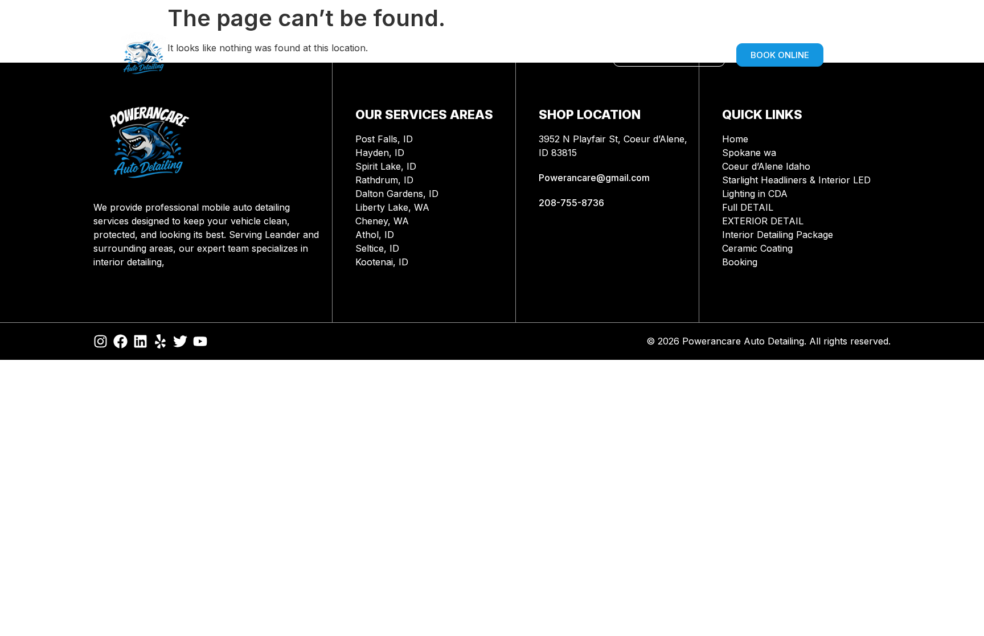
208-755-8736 (571, 202)
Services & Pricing (367, 54)
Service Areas (259, 54)
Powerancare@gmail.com (594, 177)
